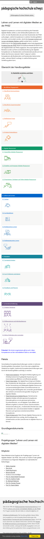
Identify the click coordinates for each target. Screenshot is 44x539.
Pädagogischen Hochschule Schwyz (26, 507)
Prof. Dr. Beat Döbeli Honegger (15, 477)
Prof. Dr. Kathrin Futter (13, 479)
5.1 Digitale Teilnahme (8, 307)
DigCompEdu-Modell (19, 43)
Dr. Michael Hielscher (12, 481)
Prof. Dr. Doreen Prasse (13, 483)
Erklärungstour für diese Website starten (22, 15)
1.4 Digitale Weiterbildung (9, 132)
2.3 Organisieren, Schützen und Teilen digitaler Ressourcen (19, 179)
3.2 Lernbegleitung (7, 213)
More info (24, 536)
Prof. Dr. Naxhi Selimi (12, 485)
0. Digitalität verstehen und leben (22, 73)
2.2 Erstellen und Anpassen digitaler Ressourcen (16, 166)
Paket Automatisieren (12, 375)
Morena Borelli (10, 472)
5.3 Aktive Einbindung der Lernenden (12, 335)
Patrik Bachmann (11, 470)
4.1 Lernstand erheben (8, 260)
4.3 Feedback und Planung (10, 288)
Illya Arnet (9, 468)
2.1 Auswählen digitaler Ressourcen (12, 152)
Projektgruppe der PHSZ (8, 45)
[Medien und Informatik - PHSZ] (22, 8)
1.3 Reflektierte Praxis (8, 118)
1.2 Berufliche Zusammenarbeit (11, 105)
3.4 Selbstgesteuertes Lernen (10, 240)
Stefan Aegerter (10, 466)
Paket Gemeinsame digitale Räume (17, 396)
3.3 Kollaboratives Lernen (9, 227)
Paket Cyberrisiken (11, 381)
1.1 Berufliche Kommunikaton (10, 91)
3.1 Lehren (5, 199)
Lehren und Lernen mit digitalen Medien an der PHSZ (24, 509)
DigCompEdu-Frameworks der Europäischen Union (19, 519)
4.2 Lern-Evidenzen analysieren (11, 274)
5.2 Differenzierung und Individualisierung (14, 321)
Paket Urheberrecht (12, 415)
